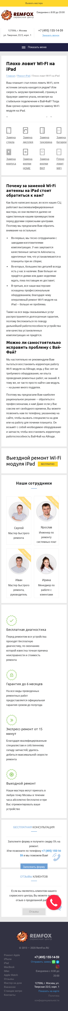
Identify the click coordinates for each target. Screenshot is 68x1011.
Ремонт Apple (12, 955)
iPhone (8, 959)
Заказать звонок (50, 35)
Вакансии (10, 986)
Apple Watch (11, 975)
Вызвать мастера (34, 3)
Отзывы (9, 979)
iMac (6, 971)
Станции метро (13, 990)
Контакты (10, 994)
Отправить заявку (41, 961)
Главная (10, 75)
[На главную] (17, 16)
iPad (6, 963)
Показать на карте (48, 991)
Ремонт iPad (23, 75)
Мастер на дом (13, 982)
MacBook (9, 967)
